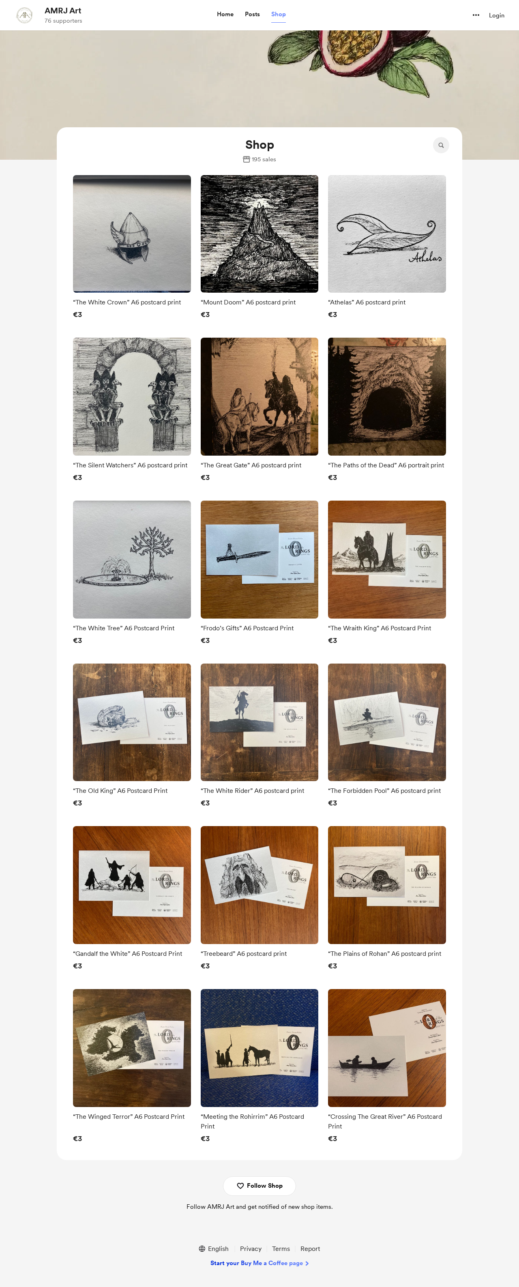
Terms (281, 1249)
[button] (225, 14)
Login (496, 15)
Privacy (251, 1249)
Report (310, 1249)
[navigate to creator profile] (25, 15)
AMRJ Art (63, 10)
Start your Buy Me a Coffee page (256, 1263)
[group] (132, 249)
